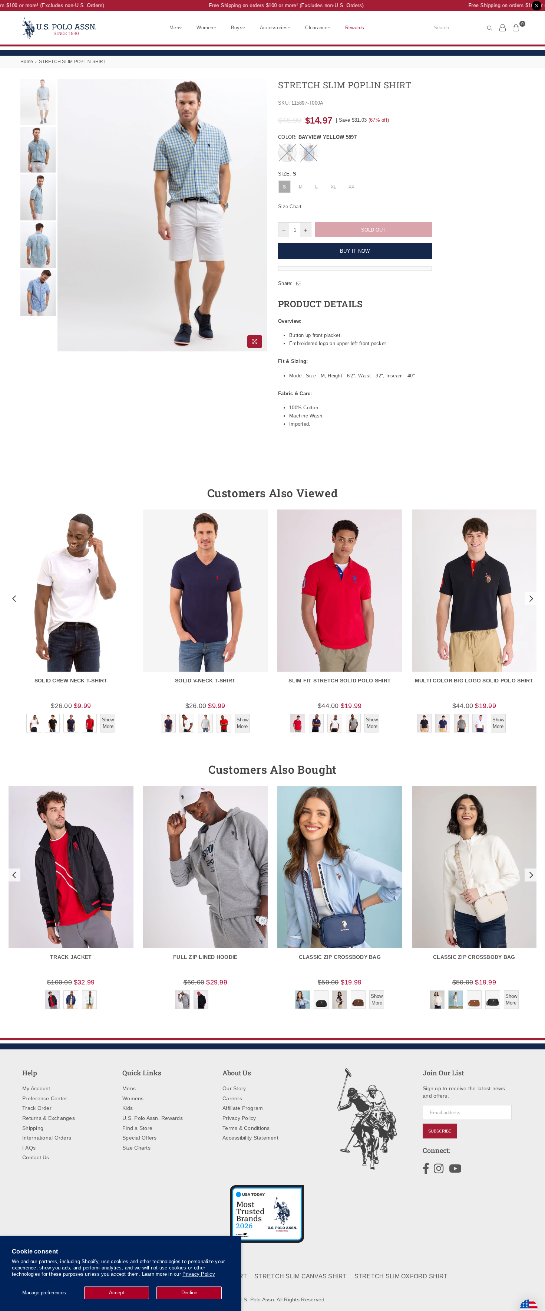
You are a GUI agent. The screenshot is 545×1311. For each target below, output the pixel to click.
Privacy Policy (198, 1274)
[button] (13, 598)
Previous (63, 215)
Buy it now (355, 251)
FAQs (29, 1148)
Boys (236, 27)
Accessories (274, 27)
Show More (108, 723)
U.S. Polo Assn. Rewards (152, 1118)
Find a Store (137, 1128)
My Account (36, 1088)
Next (260, 215)
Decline (189, 1292)
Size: (287, 174)
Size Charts (136, 1148)
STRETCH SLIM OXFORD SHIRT (401, 1276)
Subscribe (439, 1131)
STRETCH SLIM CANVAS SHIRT (300, 1276)
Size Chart (290, 206)
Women (204, 27)
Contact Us (35, 1157)
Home (26, 61)
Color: (317, 137)
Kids (127, 1108)
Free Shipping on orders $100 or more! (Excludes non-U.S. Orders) (275, 5)
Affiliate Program (242, 1108)
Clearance (316, 27)
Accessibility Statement (250, 1138)
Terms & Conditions (246, 1128)
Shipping (32, 1128)
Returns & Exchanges (48, 1118)
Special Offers (139, 1138)
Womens (133, 1098)
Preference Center (44, 1098)
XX (352, 187)
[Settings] (502, 27)
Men (174, 27)
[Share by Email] (298, 283)
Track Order (37, 1108)
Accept (116, 1292)
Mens (129, 1088)
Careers (232, 1098)
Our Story (234, 1088)
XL (334, 187)
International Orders (46, 1138)
